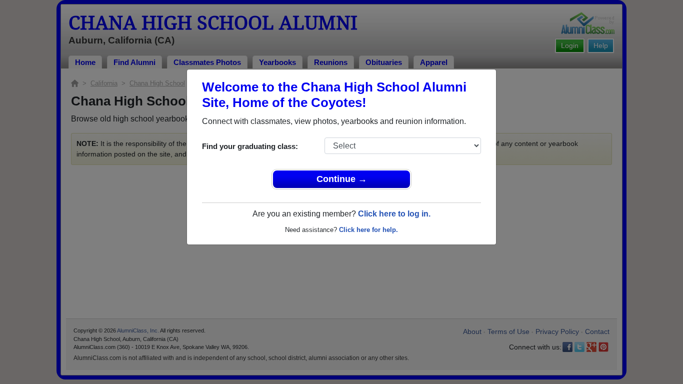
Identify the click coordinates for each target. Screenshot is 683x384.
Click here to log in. (394, 214)
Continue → (341, 179)
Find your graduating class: (250, 146)
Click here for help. (368, 230)
